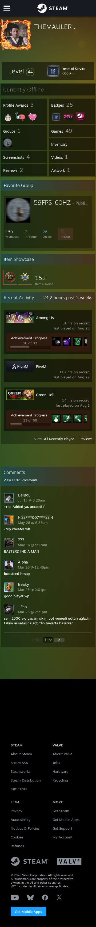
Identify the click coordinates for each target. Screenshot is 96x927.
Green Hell (45, 394)
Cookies (17, 837)
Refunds (17, 846)
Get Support (62, 828)
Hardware (60, 771)
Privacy (16, 811)
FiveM (41, 366)
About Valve (62, 754)
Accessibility (20, 819)
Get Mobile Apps (28, 911)
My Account (63, 837)
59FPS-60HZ (52, 202)
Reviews (85, 439)
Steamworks (20, 771)
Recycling (60, 780)
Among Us (45, 317)
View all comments (20, 480)
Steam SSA (19, 763)
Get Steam (61, 811)
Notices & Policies (25, 828)
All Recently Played (59, 439)
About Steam (21, 754)
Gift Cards (19, 789)
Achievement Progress (29, 338)
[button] (21, 71)
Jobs (56, 763)
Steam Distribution (26, 780)
